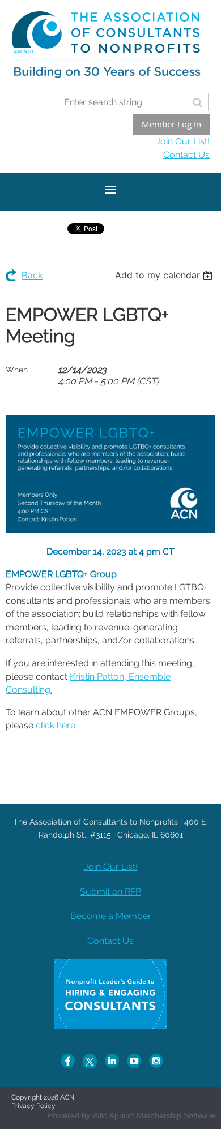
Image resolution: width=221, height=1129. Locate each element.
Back (32, 275)
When (17, 369)
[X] (90, 1061)
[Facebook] (68, 1061)
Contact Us (186, 154)
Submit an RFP (110, 891)
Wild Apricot (113, 1115)
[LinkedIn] (112, 1061)
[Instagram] (156, 1061)
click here (55, 725)
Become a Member (110, 916)
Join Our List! (183, 141)
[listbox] (165, 275)
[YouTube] (134, 1061)
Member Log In (171, 124)
